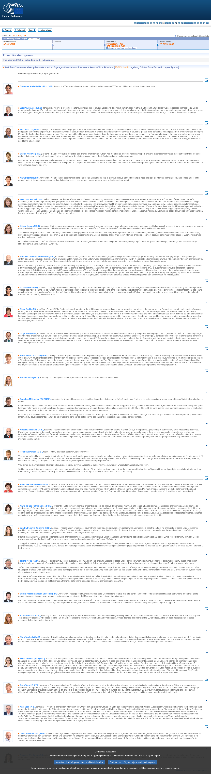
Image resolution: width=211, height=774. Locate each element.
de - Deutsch (148, 23)
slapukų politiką (155, 768)
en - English (157, 23)
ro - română (195, 23)
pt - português (191, 23)
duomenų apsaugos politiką (133, 768)
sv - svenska (207, 23)
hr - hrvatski (166, 23)
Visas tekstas (46, 30)
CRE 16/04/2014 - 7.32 (115, 46)
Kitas (30, 30)
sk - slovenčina (198, 23)
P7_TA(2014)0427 (167, 44)
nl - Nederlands (185, 23)
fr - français (160, 23)
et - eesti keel (151, 23)
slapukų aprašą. (172, 768)
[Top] (206, 81)
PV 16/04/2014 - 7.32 (114, 44)
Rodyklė (8, 30)
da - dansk (144, 23)
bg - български (135, 23)
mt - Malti (182, 23)
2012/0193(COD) (19, 36)
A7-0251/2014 (9, 44)
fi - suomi (204, 23)
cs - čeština (141, 23)
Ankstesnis (21, 30)
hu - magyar (179, 23)
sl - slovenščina (201, 23)
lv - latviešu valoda (173, 23)
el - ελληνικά (154, 23)
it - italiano (169, 23)
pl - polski (188, 23)
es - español (138, 23)
